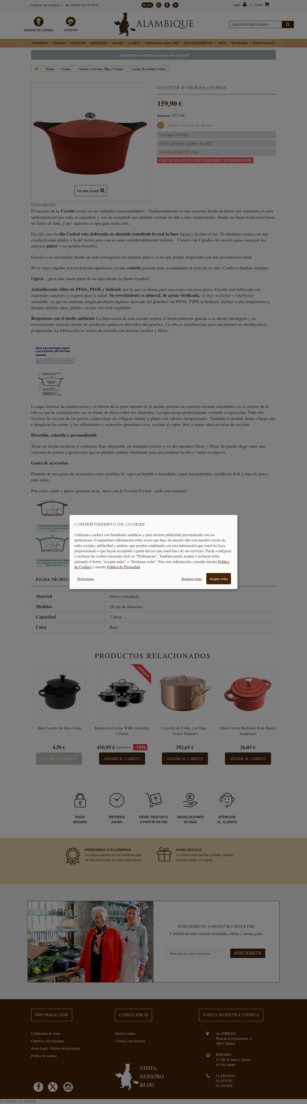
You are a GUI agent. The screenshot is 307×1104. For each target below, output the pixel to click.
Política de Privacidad (123, 566)
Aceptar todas (218, 578)
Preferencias (85, 578)
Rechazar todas (192, 578)
